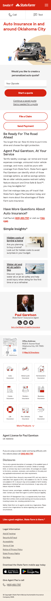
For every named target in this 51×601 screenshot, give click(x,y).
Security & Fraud (10, 538)
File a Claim (25, 116)
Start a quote (25, 93)
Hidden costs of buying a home (15, 239)
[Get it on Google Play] (30, 571)
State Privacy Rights (11, 554)
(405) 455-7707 (22, 218)
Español (6, 5)
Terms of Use (8, 546)
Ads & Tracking (9, 534)
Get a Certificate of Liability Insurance (25, 327)
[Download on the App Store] (11, 571)
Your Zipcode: (12, 83)
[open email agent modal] (25, 323)
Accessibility (8, 542)
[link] (25, 5)
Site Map (6, 558)
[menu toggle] (46, 5)
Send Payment (25, 126)
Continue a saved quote (24, 101)
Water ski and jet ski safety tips (14, 267)
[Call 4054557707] (20, 322)
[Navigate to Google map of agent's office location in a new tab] (31, 322)
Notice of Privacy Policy (13, 550)
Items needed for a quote (25, 104)
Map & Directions (31, 353)
